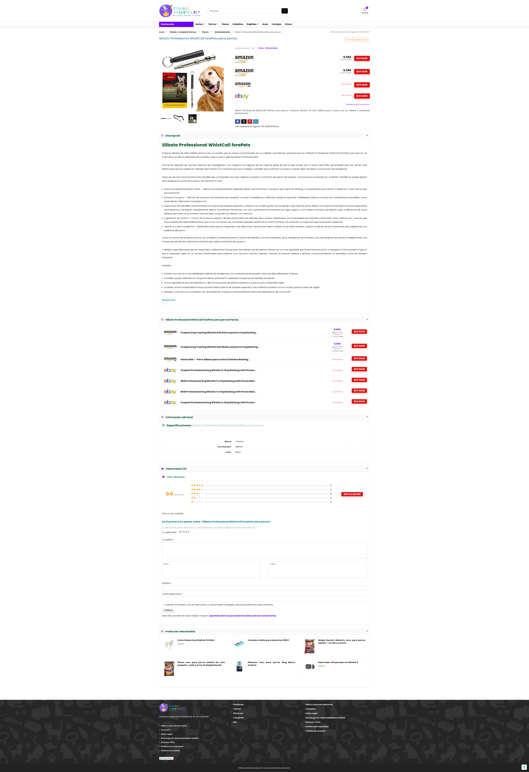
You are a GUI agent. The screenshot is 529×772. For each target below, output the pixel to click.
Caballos (237, 24)
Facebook (238, 704)
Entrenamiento (222, 32)
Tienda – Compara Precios (183, 32)
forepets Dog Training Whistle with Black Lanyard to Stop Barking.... (220, 347)
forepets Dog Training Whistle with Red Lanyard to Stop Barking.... (219, 332)
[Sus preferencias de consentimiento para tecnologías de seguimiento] (524, 767)
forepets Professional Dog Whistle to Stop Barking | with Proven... (218, 370)
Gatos (199, 24)
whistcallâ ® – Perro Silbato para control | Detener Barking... (215, 359)
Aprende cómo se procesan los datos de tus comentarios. (243, 615)
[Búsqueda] (285, 11)
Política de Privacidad (172, 746)
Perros (212, 24)
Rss (235, 722)
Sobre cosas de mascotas (174, 725)
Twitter (237, 709)
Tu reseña (168, 539)
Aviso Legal (166, 734)
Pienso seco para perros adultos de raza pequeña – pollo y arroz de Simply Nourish (201, 663)
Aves (265, 24)
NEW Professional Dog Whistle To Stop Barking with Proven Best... (218, 381)
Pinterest (238, 713)
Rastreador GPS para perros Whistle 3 (338, 662)
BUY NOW (362, 58)
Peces (225, 24)
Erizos (288, 24)
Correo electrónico (172, 594)
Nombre (167, 583)
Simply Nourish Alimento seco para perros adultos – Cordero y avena (341, 641)
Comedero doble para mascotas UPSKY (268, 640)
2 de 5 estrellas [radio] (181, 532)
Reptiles (251, 24)
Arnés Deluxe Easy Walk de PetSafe (195, 640)
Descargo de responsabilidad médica (180, 738)
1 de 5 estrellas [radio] (180, 532)
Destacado (167, 24)
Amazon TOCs (168, 742)
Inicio (161, 32)
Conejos (276, 24)
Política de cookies (170, 750)
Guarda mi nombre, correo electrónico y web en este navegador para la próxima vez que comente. (219, 604)
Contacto (166, 730)
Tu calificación (169, 532)
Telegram (238, 717)
